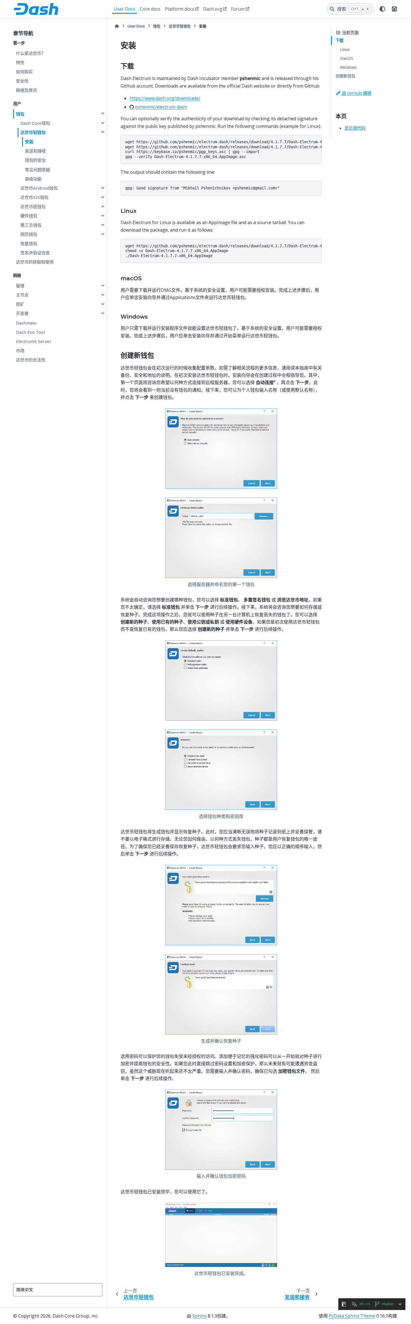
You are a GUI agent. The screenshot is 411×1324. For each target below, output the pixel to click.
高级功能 (33, 179)
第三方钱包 (30, 225)
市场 (20, 350)
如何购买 (24, 71)
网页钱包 (28, 234)
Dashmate (26, 323)
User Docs (124, 9)
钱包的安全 (35, 160)
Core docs (150, 9)
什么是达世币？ (30, 53)
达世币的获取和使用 (35, 262)
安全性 (22, 81)
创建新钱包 (345, 76)
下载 (339, 40)
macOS (346, 58)
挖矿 (20, 304)
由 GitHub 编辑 (356, 93)
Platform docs (179, 9)
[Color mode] (382, 9)
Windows (348, 67)
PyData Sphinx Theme (352, 1316)
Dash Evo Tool (30, 332)
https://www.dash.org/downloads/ (164, 98)
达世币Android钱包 (39, 188)
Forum (238, 9)
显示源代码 (354, 128)
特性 (20, 62)
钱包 (20, 114)
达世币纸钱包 (33, 206)
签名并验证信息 (35, 252)
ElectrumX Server (33, 341)
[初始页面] (117, 26)
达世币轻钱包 (33, 132)
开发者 (22, 313)
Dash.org (212, 9)
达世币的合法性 (30, 360)
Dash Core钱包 (35, 123)
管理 (20, 285)
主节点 (22, 295)
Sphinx (199, 1316)
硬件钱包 (28, 215)
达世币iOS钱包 (34, 197)
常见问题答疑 (37, 169)
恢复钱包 (28, 243)
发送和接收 (35, 151)
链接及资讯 (26, 90)
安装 (29, 141)
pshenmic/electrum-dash (161, 107)
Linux (345, 49)
